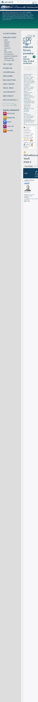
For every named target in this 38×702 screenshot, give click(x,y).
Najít (32, 143)
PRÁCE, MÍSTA (8, 88)
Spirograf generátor (20, 16)
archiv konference (9, 54)
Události (28, 144)
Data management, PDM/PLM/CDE (28, 135)
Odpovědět (27, 166)
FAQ (27, 143)
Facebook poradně (26, 110)
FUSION (10, 131)
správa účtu (7, 48)
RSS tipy (30, 35)
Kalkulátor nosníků (28, 15)
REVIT (9, 122)
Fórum (28, 127)
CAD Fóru (27, 104)
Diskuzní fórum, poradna (28, 50)
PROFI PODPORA (9, 100)
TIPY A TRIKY (7, 64)
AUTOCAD (11, 113)
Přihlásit (26, 148)
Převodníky (13, 18)
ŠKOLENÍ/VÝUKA (9, 80)
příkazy (24, 18)
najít (5, 50)
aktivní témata (8, 52)
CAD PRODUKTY (9, 92)
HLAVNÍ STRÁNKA (9, 34)
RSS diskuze (28, 36)
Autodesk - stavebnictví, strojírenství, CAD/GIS (28, 131)
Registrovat (27, 146)
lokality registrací (8, 58)
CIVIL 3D (10, 126)
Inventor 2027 (6, 15)
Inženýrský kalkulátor (8, 16)
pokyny (6, 40)
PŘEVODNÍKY (8, 76)
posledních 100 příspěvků (11, 56)
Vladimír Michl (29, 180)
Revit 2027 (16, 15)
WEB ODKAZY (8, 96)
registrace (7, 42)
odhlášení (6, 46)
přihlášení (6, 44)
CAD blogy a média (9, 60)
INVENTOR (11, 118)
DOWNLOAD (7, 68)
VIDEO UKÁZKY (8, 84)
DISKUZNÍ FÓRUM (9, 37)
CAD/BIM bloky (9, 72)
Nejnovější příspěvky (28, 139)
